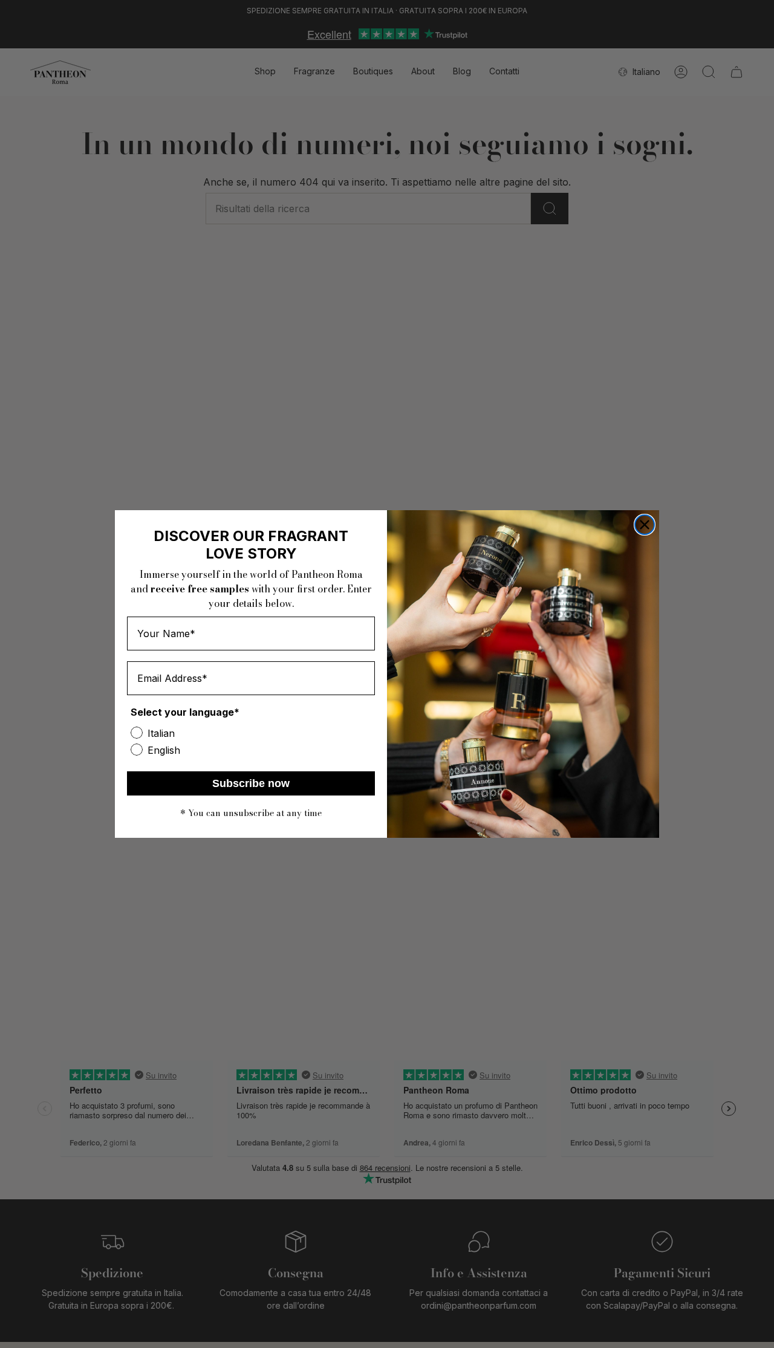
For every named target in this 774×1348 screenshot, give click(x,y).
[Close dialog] (644, 524)
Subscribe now (251, 783)
